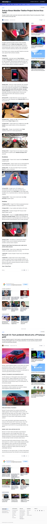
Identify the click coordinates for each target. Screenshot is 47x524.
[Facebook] (24, 270)
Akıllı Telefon (16, 4)
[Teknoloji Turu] (6, 2)
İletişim (28, 512)
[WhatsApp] (26, 270)
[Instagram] (37, 511)
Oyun (20, 4)
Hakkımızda (29, 510)
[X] (35, 511)
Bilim (12, 4)
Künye (28, 511)
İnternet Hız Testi (22, 510)
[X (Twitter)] (22, 270)
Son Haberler (14, 511)
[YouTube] (42, 511)
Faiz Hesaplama (22, 512)
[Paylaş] (44, 20)
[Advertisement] (15, 277)
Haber (3, 7)
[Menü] (44, 4)
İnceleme (23, 4)
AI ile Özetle (42, 7)
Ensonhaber (14, 517)
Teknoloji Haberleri (15, 510)
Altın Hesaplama (22, 515)
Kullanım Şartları (29, 515)
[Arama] (42, 4)
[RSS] (44, 511)
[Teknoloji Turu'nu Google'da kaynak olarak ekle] (15, 284)
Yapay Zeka (4, 4)
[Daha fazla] (28, 270)
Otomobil (8, 4)
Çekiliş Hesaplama (22, 511)
